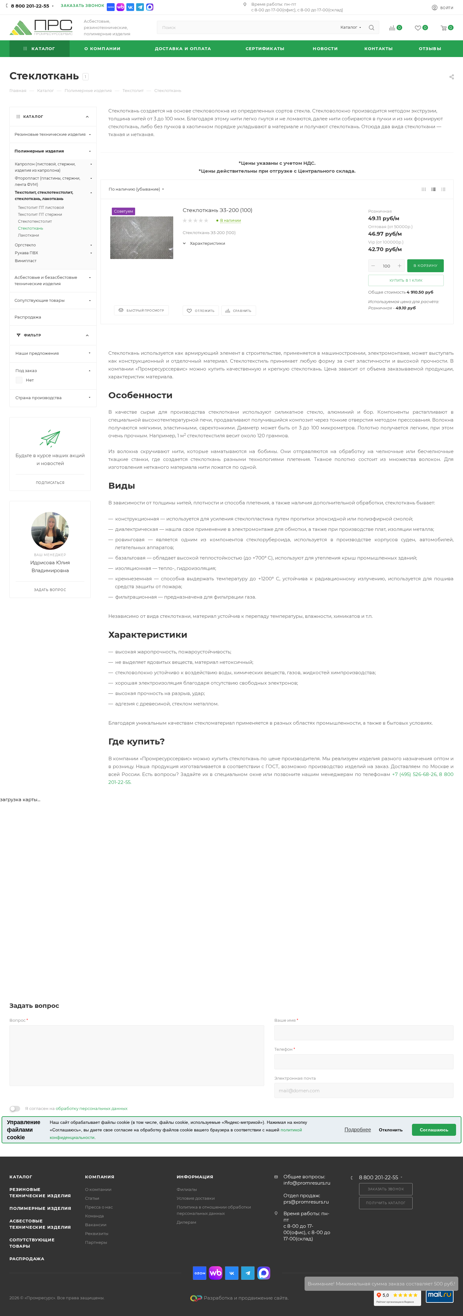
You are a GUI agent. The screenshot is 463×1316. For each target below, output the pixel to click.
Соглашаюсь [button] (434, 1129)
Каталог (20, 1176)
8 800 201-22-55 (30, 6)
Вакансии (95, 1224)
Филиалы (187, 1189)
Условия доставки (196, 1198)
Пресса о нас (99, 1207)
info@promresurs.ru (306, 1183)
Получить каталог (386, 1203)
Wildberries (120, 7)
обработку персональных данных (92, 1108)
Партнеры (96, 1242)
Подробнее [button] (358, 1129)
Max (150, 7)
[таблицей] (443, 189)
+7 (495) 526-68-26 (414, 774)
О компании (98, 1189)
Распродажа (26, 1258)
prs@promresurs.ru (306, 1202)
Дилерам (186, 1222)
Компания (99, 1176)
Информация (195, 1176)
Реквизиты (96, 1233)
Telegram (140, 7)
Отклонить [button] (391, 1129)
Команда (94, 1215)
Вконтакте (130, 7)
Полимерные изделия (40, 1208)
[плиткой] (424, 189)
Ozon (111, 7)
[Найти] (371, 27)
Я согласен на (76, 1108)
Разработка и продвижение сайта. (246, 1298)
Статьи (92, 1198)
